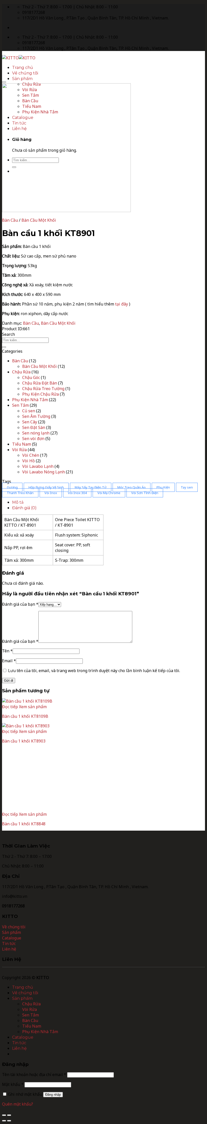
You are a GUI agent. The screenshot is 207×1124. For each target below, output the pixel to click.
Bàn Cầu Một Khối (38, 220)
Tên (7, 651)
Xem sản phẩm (33, 706)
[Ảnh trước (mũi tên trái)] (4, 1120)
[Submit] (4, 347)
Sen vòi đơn (33, 438)
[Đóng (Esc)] (4, 1115)
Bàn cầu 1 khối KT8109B (25, 716)
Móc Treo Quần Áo (131, 487)
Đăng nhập (53, 1094)
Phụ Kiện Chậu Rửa (40, 394)
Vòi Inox (50, 493)
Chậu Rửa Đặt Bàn (39, 383)
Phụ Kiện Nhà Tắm (30, 399)
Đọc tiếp (10, 706)
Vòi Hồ (28, 461)
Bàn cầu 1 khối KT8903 (23, 741)
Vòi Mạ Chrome (108, 493)
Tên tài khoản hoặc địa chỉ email (34, 1074)
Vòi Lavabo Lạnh (38, 466)
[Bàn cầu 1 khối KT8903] (25, 726)
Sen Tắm (20, 405)
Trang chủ (22, 67)
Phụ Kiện (163, 487)
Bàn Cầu (10, 220)
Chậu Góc (31, 377)
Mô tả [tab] (17, 502)
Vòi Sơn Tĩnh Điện (144, 493)
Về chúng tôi (25, 73)
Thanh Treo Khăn (20, 493)
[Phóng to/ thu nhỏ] (9, 1115)
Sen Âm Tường (36, 416)
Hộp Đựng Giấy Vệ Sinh (46, 487)
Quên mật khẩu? (17, 1104)
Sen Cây (29, 422)
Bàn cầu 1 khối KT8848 (23, 824)
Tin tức (19, 1042)
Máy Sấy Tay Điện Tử (91, 487)
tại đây (121, 304)
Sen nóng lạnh (35, 433)
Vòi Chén (30, 455)
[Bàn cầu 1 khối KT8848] (33, 808)
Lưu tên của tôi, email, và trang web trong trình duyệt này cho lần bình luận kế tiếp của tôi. (94, 670)
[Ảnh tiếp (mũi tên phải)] (9, 1120)
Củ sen (28, 411)
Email (9, 660)
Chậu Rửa (21, 372)
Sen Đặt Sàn (33, 427)
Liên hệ (19, 1048)
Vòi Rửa (19, 449)
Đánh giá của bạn (20, 604)
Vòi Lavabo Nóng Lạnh (43, 472)
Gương (12, 487)
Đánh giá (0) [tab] (24, 507)
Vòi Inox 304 (77, 493)
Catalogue (22, 1037)
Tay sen (187, 487)
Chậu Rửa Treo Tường (43, 388)
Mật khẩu (12, 1084)
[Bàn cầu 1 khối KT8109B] (27, 701)
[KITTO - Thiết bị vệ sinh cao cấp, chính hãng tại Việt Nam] (18, 58)
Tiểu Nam (21, 444)
